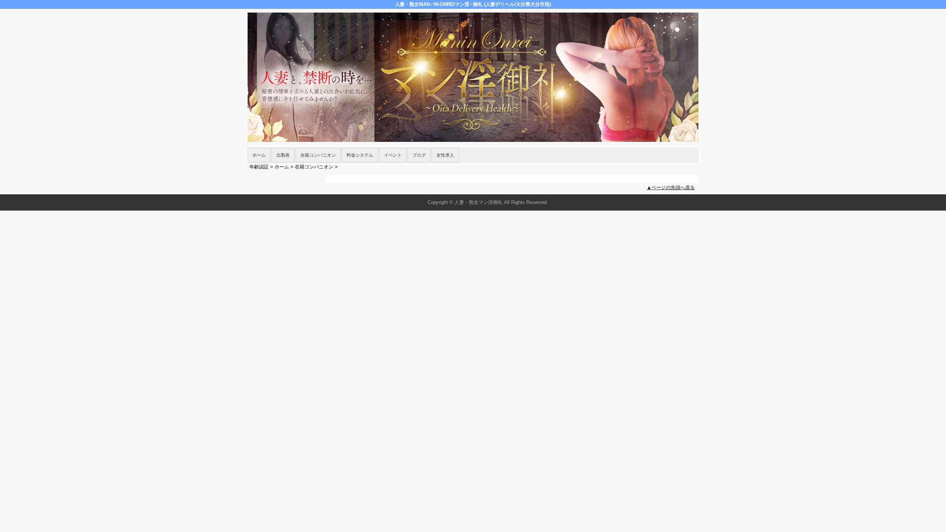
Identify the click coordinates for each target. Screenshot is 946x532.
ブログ (419, 155)
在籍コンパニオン (318, 155)
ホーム (259, 155)
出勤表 (283, 155)
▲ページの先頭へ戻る (671, 187)
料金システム (360, 155)
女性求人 (445, 155)
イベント (393, 155)
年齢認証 (259, 167)
